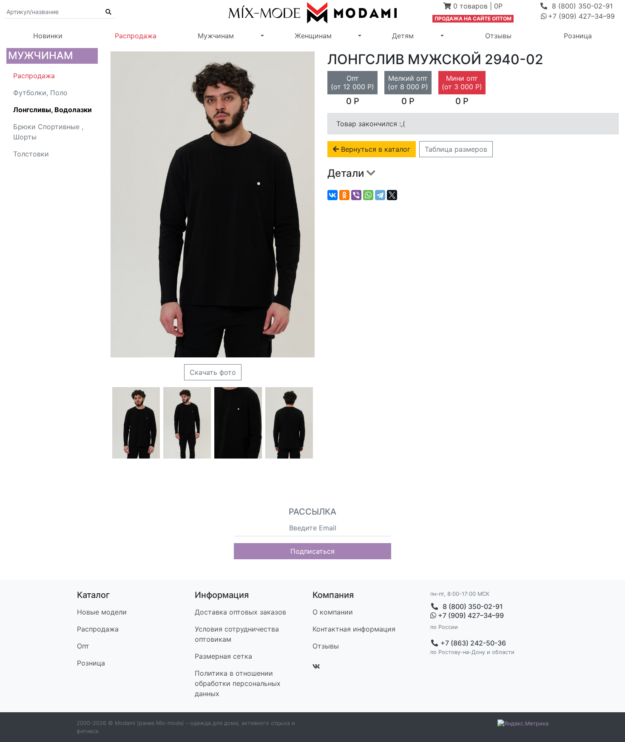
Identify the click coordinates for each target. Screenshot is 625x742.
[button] (473, 7)
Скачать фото (213, 372)
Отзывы (498, 35)
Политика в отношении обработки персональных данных (238, 683)
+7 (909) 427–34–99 (470, 616)
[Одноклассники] (344, 195)
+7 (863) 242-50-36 (472, 643)
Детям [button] (403, 35)
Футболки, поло (40, 92)
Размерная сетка (223, 656)
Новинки (47, 35)
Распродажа (135, 35)
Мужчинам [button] (216, 35)
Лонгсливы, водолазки (52, 109)
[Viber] (356, 195)
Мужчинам (40, 55)
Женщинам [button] (313, 35)
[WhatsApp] (368, 195)
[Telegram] (380, 195)
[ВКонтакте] (332, 195)
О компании (332, 612)
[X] (392, 195)
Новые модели (102, 612)
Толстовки (31, 154)
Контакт (353, 629)
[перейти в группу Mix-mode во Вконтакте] (316, 666)
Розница (578, 35)
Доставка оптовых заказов (240, 612)
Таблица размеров (456, 149)
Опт (83, 646)
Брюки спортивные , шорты (48, 131)
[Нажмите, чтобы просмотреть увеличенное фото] (136, 423)
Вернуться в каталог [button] (374, 149)
